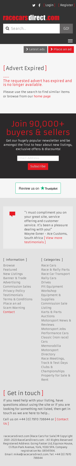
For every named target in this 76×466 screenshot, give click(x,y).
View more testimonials (43, 240)
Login (49, 5)
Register (66, 5)
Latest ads (36, 49)
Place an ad (62, 49)
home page (42, 96)
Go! (66, 28)
